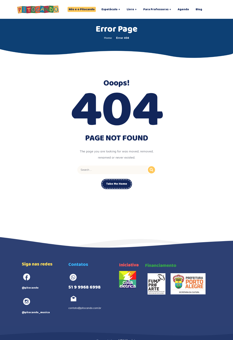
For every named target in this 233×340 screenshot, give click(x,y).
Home (108, 37)
